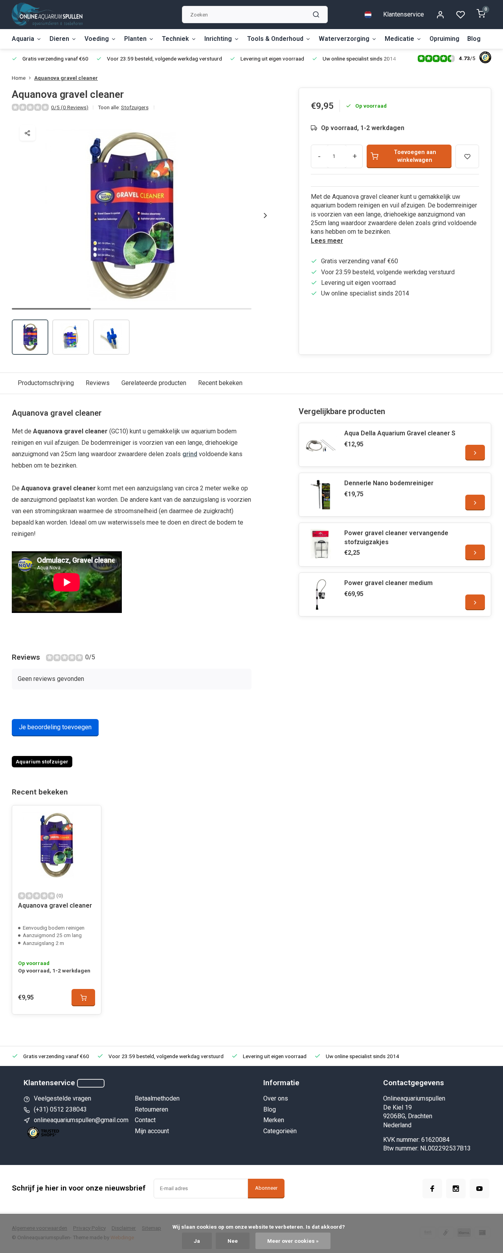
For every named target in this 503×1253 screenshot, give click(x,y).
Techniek (175, 38)
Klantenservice (403, 14)
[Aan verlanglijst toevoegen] (89, 817)
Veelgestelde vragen (62, 1098)
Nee (233, 1241)
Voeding (96, 38)
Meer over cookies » (293, 1241)
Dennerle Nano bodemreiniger (388, 483)
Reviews (98, 383)
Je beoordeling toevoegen (55, 727)
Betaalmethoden (157, 1098)
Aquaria (23, 38)
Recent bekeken (220, 383)
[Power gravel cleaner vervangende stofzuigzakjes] (320, 544)
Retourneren (151, 1109)
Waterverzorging (344, 38)
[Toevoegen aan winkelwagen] (83, 997)
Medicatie (399, 38)
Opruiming (444, 38)
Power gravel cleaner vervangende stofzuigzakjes (396, 537)
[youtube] (479, 1188)
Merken (273, 1120)
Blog (474, 38)
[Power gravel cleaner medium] (320, 594)
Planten (135, 38)
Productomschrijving (46, 383)
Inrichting (218, 38)
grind (189, 454)
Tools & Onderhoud (275, 38)
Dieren (59, 38)
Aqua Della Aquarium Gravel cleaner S (399, 433)
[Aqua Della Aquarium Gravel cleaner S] (320, 444)
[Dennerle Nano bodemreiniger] (320, 494)
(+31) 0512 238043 (60, 1109)
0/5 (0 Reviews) (69, 107)
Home (19, 78)
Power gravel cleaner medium (388, 583)
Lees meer (327, 240)
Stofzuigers (135, 107)
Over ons (275, 1098)
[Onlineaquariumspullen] (47, 14)
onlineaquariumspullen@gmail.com (81, 1120)
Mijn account (152, 1131)
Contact (145, 1120)
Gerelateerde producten (153, 383)
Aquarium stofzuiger (42, 761)
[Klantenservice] (91, 1083)
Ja (197, 1241)
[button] (265, 215)
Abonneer (266, 1188)
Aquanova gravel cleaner (66, 78)
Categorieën (280, 1131)
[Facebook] (432, 1188)
